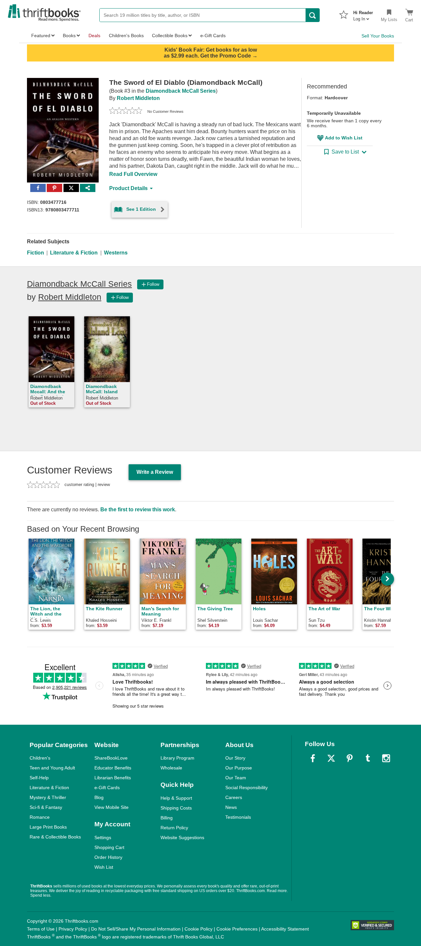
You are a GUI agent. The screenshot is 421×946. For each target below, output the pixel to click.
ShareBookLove (111, 758)
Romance (40, 817)
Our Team (235, 777)
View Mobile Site (111, 807)
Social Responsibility (246, 787)
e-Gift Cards (107, 787)
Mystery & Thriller (48, 797)
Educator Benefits (112, 767)
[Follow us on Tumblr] (368, 758)
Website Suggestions (182, 837)
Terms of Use (41, 929)
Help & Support (176, 798)
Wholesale (171, 767)
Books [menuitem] (69, 35)
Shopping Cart (109, 847)
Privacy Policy (73, 929)
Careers (233, 797)
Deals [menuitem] (94, 35)
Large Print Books (48, 827)
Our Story (235, 758)
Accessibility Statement (285, 929)
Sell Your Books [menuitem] (377, 35)
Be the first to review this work (137, 509)
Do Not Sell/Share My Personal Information (136, 929)
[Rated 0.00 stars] (125, 111)
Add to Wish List (343, 137)
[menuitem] (363, 13)
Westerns (116, 252)
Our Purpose (238, 767)
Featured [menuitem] (40, 35)
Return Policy (174, 827)
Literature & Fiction (74, 252)
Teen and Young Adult (52, 767)
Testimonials (238, 817)
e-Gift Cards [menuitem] (213, 35)
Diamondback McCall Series (181, 91)
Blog (99, 797)
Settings (102, 837)
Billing (167, 817)
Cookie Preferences (237, 929)
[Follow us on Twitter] (331, 758)
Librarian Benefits (112, 777)
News (231, 807)
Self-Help (39, 777)
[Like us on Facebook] (313, 758)
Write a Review (154, 472)
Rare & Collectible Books (55, 836)
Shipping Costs (176, 808)
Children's (40, 758)
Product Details (128, 188)
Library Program (177, 758)
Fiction (35, 252)
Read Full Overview (133, 174)
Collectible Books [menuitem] (169, 35)
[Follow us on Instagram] (386, 758)
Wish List (103, 867)
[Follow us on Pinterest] (350, 758)
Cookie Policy (198, 929)
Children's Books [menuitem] (126, 35)
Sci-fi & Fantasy (46, 807)
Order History (108, 857)
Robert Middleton (138, 98)
